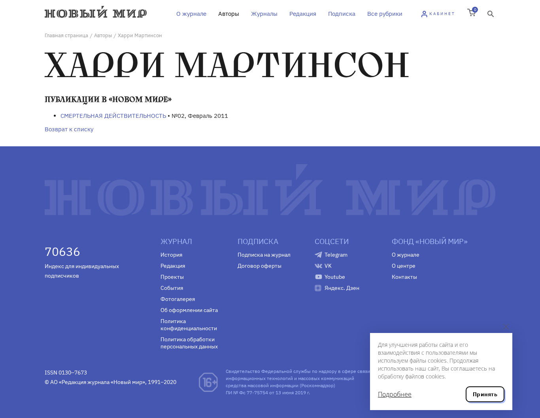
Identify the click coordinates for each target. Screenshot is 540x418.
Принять (485, 394)
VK (328, 265)
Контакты (404, 276)
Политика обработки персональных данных (189, 343)
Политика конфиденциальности (188, 325)
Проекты (172, 276)
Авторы (228, 13)
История (171, 254)
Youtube (335, 276)
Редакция (302, 13)
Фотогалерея (177, 299)
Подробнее (395, 394)
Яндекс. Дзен (342, 287)
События (171, 287)
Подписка (341, 13)
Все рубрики (384, 13)
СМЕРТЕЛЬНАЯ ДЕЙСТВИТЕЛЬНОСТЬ (113, 115)
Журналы (264, 13)
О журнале (191, 13)
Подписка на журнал (264, 254)
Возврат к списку (69, 129)
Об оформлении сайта (189, 310)
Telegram (336, 254)
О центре (403, 265)
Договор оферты (259, 265)
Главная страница (66, 35)
